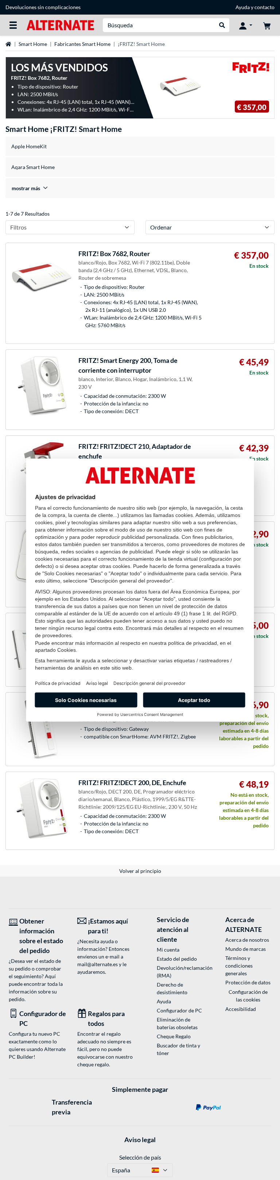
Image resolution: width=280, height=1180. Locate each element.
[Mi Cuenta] (245, 25)
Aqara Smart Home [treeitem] (33, 167)
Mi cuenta (168, 949)
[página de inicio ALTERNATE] (60, 25)
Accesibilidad (240, 1009)
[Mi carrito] (267, 25)
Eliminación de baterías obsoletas (177, 1023)
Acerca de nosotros (247, 940)
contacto (264, 7)
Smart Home (33, 44)
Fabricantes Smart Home (82, 44)
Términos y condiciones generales (239, 965)
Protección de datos (248, 982)
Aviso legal (140, 1140)
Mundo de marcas (245, 949)
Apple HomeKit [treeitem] (29, 146)
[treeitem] (140, 188)
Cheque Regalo (174, 1036)
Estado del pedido (177, 959)
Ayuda (243, 7)
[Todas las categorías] (13, 25)
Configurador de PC (179, 1010)
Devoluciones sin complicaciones (43, 7)
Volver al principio (140, 871)
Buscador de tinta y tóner (178, 1049)
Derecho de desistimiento (172, 988)
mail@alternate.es (97, 964)
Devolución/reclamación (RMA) (180, 972)
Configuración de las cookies (248, 996)
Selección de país (140, 1157)
